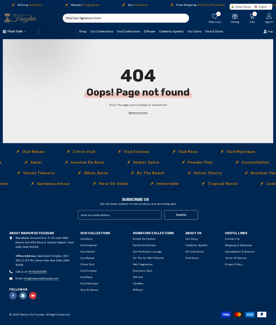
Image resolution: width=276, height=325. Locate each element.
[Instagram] (22, 295)
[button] (251, 7)
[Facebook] (13, 295)
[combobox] (121, 18)
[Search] (126, 18)
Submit (181, 215)
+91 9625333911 (37, 271)
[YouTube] (32, 295)
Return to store (138, 112)
